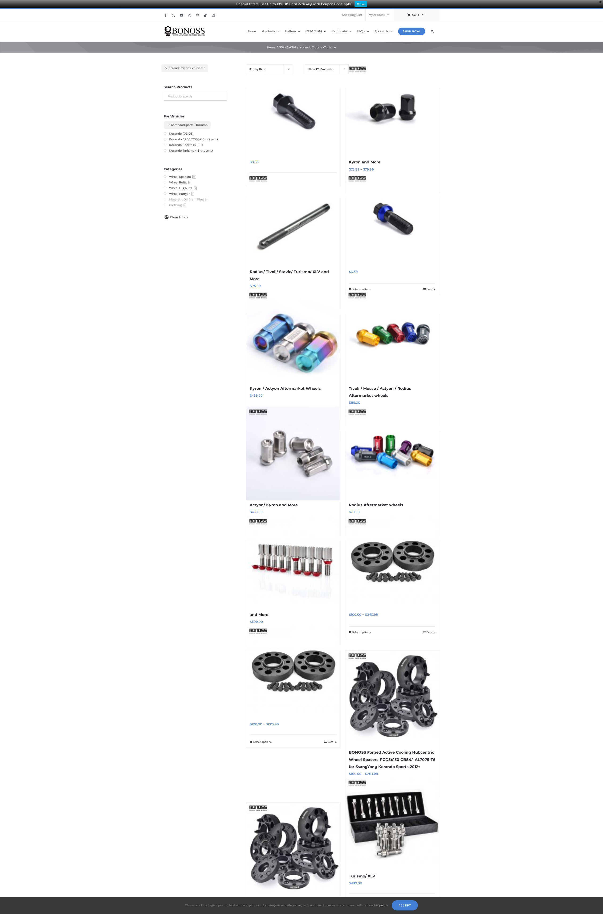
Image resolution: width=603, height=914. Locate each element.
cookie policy (378, 905)
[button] (432, 31)
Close (361, 4)
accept (405, 905)
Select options (361, 289)
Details (431, 289)
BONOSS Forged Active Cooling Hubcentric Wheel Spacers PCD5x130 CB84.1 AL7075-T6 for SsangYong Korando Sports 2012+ (392, 759)
